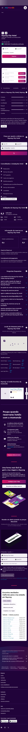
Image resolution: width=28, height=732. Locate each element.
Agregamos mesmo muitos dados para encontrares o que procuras (12, 659)
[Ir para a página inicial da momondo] (9, 7)
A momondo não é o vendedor (10, 656)
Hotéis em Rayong (5, 668)
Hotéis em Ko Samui (7, 626)
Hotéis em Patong (7, 632)
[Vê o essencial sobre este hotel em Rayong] (26, 92)
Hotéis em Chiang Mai (8, 634)
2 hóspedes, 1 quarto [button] (8, 52)
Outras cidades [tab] (7, 600)
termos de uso (19, 578)
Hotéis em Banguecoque (8, 617)
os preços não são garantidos (12, 651)
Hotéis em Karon (6, 628)
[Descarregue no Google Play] (4, 721)
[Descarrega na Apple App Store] (13, 721)
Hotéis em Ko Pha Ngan (8, 638)
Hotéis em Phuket (7, 621)
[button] (2, 7)
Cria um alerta (10, 446)
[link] (14, 455)
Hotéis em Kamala (7, 630)
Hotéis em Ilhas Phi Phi (8, 619)
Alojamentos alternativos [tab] (9, 604)
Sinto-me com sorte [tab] (8, 607)
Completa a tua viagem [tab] (9, 610)
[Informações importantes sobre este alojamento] (26, 232)
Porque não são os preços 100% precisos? (13, 661)
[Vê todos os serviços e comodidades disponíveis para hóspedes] (26, 164)
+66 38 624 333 (6, 42)
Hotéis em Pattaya (7, 636)
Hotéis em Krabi (6, 623)
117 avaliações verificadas (17, 44)
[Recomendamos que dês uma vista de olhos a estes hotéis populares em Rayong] (26, 383)
